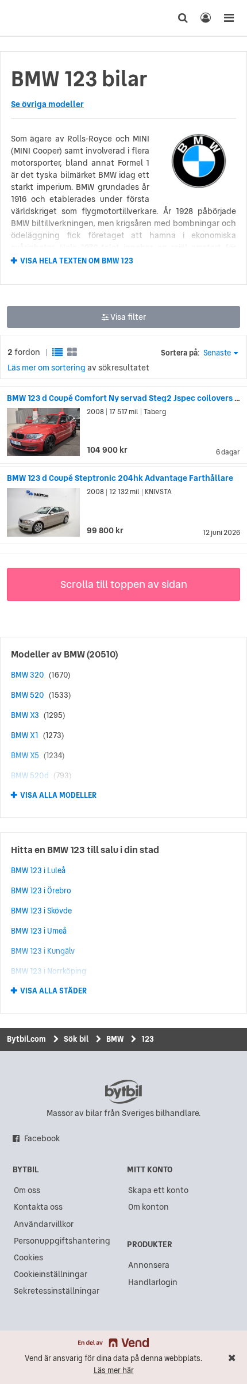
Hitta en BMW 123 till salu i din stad (85, 850)
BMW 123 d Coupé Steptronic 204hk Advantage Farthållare (120, 478)
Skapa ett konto (158, 1190)
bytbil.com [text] (123, 1092)
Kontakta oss (38, 1207)
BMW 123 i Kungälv (43, 951)
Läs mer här (114, 1370)
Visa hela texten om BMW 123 (76, 260)
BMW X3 (25, 715)
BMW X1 (24, 735)
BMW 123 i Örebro (41, 890)
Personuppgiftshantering (62, 1241)
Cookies (28, 1257)
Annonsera (148, 1265)
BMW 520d (30, 775)
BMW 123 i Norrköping (48, 971)
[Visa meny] (228, 17)
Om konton (148, 1207)
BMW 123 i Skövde (41, 910)
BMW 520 (27, 695)
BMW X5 (25, 755)
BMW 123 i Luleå (38, 870)
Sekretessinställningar (56, 1291)
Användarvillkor (44, 1224)
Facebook (42, 1138)
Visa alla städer (53, 991)
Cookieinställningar (50, 1274)
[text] (30, 18)
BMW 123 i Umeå (39, 930)
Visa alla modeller (58, 795)
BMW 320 (27, 674)
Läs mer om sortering (46, 367)
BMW (74, 654)
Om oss (27, 1190)
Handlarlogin (152, 1282)
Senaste (217, 352)
